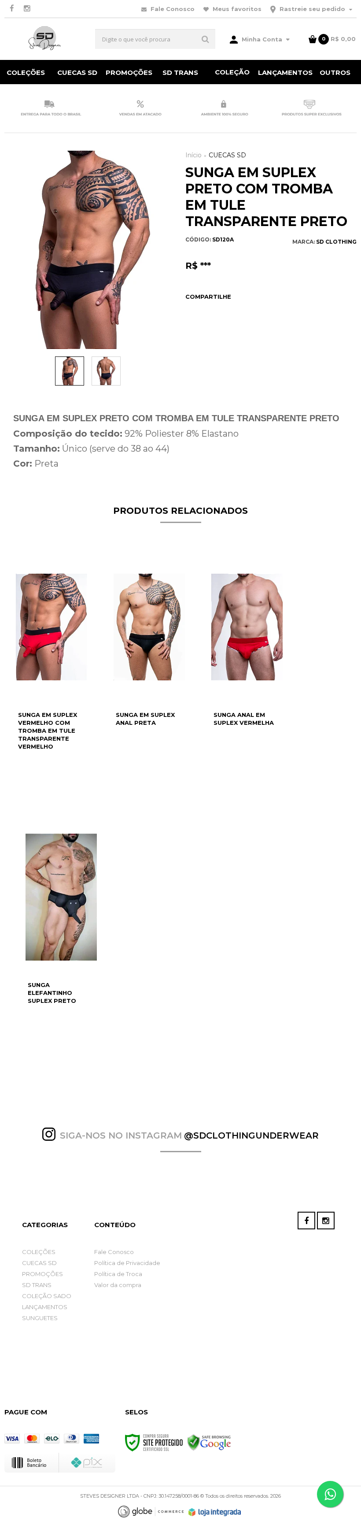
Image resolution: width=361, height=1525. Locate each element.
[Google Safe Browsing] (209, 1442)
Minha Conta (262, 39)
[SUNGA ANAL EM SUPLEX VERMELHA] (247, 677)
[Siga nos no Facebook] (11, 9)
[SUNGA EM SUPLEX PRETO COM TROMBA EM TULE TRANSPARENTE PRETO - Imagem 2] (106, 371)
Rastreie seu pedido (312, 8)
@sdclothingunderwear (251, 1135)
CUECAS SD (227, 155)
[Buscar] (205, 39)
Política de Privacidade (127, 1262)
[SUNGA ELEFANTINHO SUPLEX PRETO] (61, 947)
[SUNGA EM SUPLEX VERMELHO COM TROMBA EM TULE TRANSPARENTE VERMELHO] (51, 677)
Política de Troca (118, 1273)
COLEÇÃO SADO (46, 1295)
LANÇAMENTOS (44, 1306)
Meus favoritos (236, 8)
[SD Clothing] (44, 39)
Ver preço (56, 793)
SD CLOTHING (336, 241)
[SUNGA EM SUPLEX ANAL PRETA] (149, 677)
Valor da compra (117, 1284)
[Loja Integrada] (214, 1512)
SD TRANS (37, 1284)
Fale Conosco (172, 8)
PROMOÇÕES (42, 1273)
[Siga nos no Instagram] (26, 9)
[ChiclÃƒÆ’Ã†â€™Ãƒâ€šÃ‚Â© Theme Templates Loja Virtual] (151, 1512)
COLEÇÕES (38, 1251)
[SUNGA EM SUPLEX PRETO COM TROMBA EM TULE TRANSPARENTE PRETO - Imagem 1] (69, 371)
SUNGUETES (40, 1317)
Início (193, 155)
